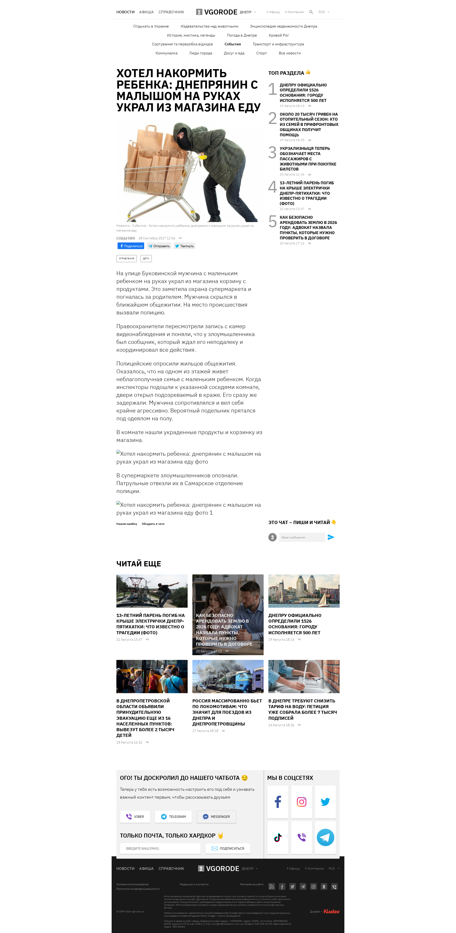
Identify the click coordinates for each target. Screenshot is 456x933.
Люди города (200, 53)
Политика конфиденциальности (138, 888)
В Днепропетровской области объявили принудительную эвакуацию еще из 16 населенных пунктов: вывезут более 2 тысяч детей (145, 718)
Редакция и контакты (194, 884)
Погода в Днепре (242, 35)
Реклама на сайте (252, 884)
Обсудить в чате (153, 523)
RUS (322, 12)
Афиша (146, 12)
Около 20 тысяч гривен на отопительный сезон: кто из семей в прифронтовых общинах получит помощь (309, 124)
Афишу (274, 12)
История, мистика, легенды (191, 35)
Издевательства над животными (209, 26)
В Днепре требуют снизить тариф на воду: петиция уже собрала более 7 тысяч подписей (302, 709)
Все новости (290, 53)
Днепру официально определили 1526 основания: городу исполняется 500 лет (303, 92)
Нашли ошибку (126, 523)
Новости (125, 12)
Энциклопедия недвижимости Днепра (283, 26)
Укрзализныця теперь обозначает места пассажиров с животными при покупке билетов (308, 159)
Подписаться (232, 848)
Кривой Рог (279, 35)
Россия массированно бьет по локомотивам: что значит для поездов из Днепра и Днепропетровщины (227, 712)
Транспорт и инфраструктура (278, 44)
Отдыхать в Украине (151, 26)
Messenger (220, 817)
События (233, 44)
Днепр (247, 868)
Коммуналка (166, 53)
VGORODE (222, 868)
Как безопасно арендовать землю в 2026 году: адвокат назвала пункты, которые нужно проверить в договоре (308, 228)
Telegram (177, 817)
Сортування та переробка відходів (182, 44)
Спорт (261, 53)
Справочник (171, 12)
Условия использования (132, 884)
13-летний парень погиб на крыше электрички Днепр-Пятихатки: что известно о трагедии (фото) (307, 193)
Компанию (296, 12)
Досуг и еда (234, 53)
